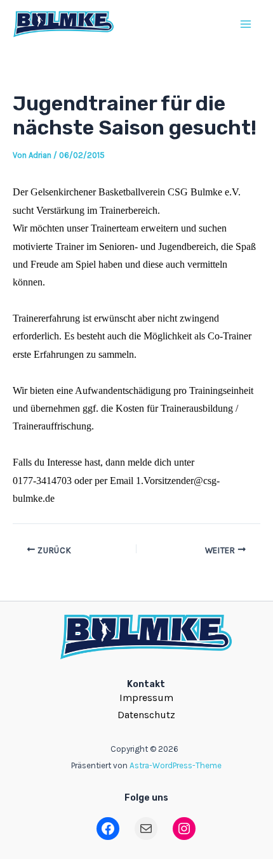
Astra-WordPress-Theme (176, 765)
